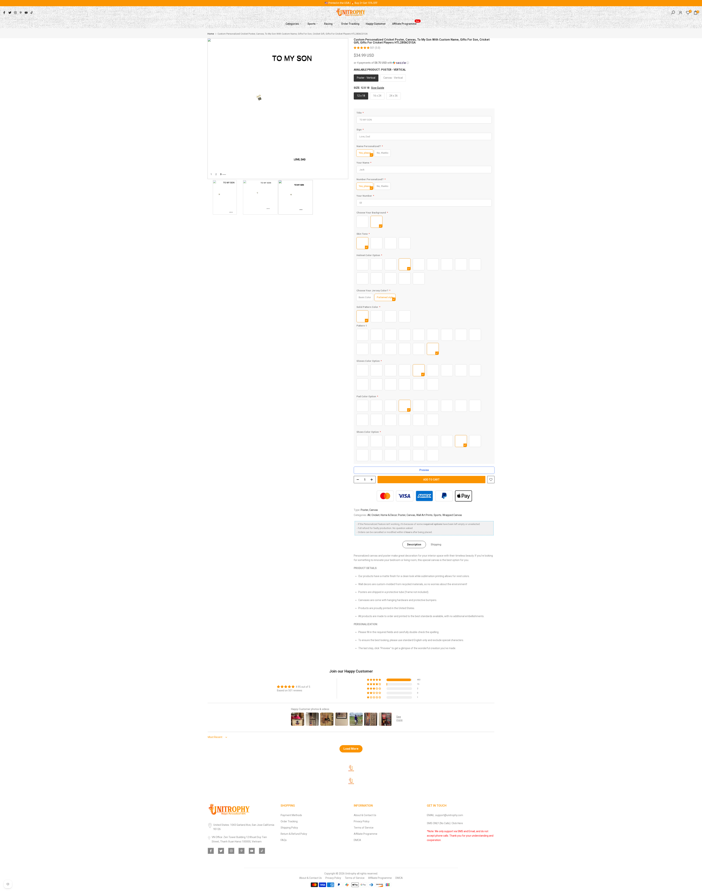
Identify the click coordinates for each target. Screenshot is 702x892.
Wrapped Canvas (452, 515)
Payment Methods (291, 815)
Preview (424, 470)
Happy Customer (376, 23)
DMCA (357, 840)
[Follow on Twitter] (9, 12)
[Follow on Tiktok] (31, 12)
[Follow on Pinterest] (20, 12)
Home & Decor (389, 515)
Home (210, 33)
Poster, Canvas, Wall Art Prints (415, 515)
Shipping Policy (289, 827)
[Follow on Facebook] (4, 12)
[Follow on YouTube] (26, 12)
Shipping (436, 544)
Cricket (375, 515)
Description (414, 544)
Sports (311, 23)
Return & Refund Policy (294, 833)
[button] (362, 47)
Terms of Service (363, 827)
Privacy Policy (361, 821)
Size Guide (377, 87)
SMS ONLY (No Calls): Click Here (445, 823)
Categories (292, 23)
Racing (328, 23)
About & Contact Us (365, 815)
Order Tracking (350, 23)
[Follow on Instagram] (15, 12)
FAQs (284, 840)
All (368, 515)
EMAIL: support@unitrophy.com (445, 815)
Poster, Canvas (369, 509)
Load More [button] (351, 748)
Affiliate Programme (405, 23)
